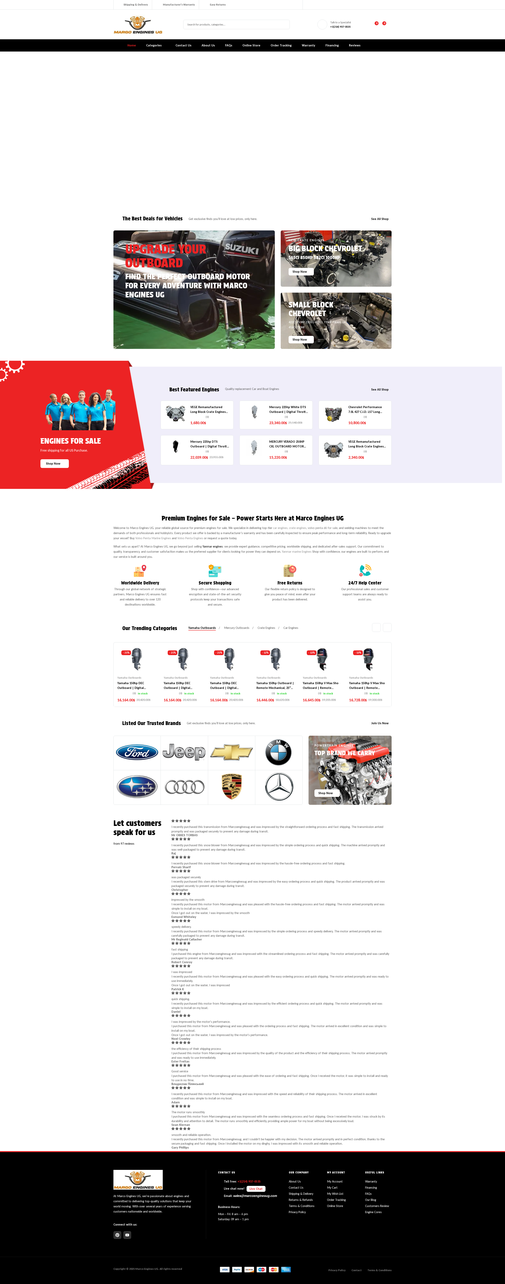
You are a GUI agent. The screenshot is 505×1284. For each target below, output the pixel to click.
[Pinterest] (117, 1235)
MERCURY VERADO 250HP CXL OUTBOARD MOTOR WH (286, 446)
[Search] (285, 24)
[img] (280, 821)
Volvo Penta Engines (190, 538)
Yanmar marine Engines (296, 551)
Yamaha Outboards (129, 677)
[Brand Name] (137, 752)
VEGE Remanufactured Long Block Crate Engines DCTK (366, 446)
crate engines (297, 528)
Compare (136, 664)
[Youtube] (127, 1235)
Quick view (144, 664)
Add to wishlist (129, 664)
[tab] (202, 627)
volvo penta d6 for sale (323, 528)
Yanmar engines (213, 546)
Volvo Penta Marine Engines (153, 538)
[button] (256, 1189)
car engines (280, 528)
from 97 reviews (123, 843)
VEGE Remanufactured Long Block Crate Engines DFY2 (208, 411)
